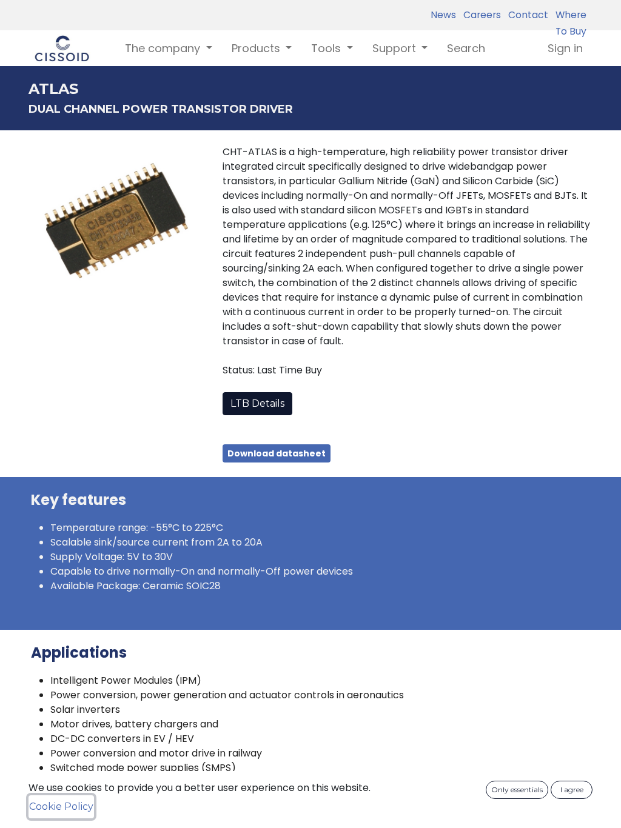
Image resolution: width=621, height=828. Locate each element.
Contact (525, 15)
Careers (479, 15)
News (443, 15)
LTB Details (257, 403)
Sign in (565, 48)
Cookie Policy (61, 806)
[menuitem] (466, 48)
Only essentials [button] (517, 789)
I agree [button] (571, 789)
